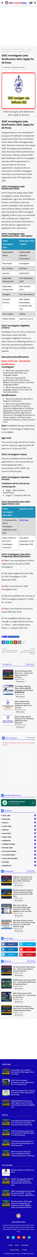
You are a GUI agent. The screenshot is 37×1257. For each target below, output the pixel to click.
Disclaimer (25, 1245)
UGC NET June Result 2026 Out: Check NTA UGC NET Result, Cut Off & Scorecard (22, 1143)
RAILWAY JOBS (19, 848)
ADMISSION (19, 841)
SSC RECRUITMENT (13, 49)
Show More (31, 871)
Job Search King (14, 1253)
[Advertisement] (18, 25)
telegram (11, 954)
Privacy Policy (14, 1250)
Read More (21, 681)
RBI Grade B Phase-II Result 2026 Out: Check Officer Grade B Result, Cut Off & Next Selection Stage (24, 924)
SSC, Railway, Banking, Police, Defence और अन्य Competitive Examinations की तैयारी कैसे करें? (24, 689)
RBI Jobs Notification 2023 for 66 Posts (22, 1171)
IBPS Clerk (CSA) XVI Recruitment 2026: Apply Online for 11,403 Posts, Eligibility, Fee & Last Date (22, 908)
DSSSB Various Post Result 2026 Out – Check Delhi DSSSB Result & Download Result (24, 982)
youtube (29, 949)
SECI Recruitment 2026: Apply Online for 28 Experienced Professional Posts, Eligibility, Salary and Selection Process (21, 1204)
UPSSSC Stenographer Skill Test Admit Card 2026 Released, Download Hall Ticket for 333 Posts (22, 1182)
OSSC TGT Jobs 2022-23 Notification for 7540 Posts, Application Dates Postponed (24, 720)
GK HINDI (19, 862)
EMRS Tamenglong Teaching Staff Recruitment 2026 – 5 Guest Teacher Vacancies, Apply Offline (23, 1193)
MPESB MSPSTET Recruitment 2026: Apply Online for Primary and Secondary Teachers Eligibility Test (23, 1104)
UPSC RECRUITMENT (19, 851)
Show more (30, 664)
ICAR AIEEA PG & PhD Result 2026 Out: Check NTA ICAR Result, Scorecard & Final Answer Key (23, 1123)
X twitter (29, 944)
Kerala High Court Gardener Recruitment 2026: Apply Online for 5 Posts (22, 1072)
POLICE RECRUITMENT (19, 858)
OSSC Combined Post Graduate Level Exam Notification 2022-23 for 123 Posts (23, 704)
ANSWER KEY (19, 866)
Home (4, 49)
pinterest (29, 954)
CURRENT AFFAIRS (19, 844)
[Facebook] (3, 642)
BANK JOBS (19, 819)
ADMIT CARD (19, 837)
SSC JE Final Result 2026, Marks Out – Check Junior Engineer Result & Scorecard (24, 674)
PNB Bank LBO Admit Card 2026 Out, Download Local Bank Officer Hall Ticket (22, 879)
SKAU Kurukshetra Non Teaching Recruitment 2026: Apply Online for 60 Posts (23, 1093)
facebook (11, 944)
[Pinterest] (15, 642)
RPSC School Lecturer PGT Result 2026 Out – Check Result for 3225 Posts (24, 995)
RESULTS (19, 823)
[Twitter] (7, 642)
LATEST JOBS (19, 826)
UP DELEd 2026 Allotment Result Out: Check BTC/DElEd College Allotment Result (23, 1008)
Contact (24, 1250)
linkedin (11, 949)
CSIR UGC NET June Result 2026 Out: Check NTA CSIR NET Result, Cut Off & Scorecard (23, 1133)
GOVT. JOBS (19, 815)
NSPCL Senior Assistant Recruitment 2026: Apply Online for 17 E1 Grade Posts (22, 1082)
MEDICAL (19, 830)
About (17, 1245)
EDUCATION (19, 833)
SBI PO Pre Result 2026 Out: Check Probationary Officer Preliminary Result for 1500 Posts (23, 893)
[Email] (19, 642)
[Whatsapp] (11, 642)
